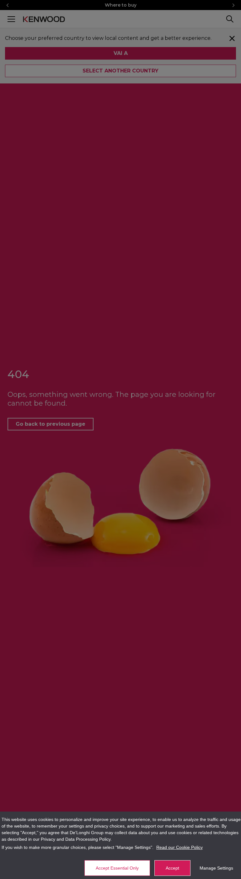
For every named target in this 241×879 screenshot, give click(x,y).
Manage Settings (216, 868)
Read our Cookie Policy (179, 847)
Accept (172, 868)
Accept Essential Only (117, 868)
